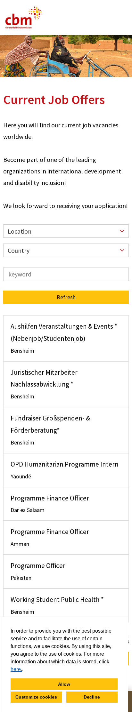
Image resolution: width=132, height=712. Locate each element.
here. (16, 669)
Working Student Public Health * (57, 599)
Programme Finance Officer (50, 498)
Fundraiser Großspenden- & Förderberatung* (50, 424)
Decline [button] (92, 697)
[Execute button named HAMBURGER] (116, 17)
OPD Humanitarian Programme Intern (65, 464)
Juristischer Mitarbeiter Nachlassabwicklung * (44, 378)
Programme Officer (38, 565)
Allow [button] (64, 684)
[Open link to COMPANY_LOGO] (24, 17)
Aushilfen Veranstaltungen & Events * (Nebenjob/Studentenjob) (64, 332)
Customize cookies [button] (36, 697)
